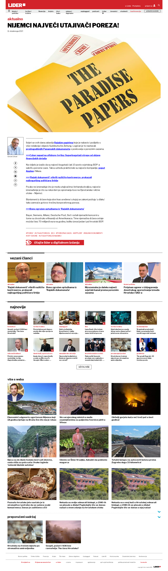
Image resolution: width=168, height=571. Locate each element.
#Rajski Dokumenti (93, 233)
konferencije (135, 11)
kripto (50, 11)
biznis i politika (15, 12)
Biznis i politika (22, 556)
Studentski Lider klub (128, 556)
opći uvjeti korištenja (106, 562)
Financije (46, 556)
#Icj (53, 233)
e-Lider (128, 6)
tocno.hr (143, 562)
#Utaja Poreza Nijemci (50, 236)
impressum (79, 562)
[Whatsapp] (15, 180)
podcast (95, 11)
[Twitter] (15, 167)
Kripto (54, 556)
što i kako (58, 12)
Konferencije (143, 556)
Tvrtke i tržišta (35, 556)
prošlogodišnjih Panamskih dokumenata (48, 149)
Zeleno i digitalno (74, 556)
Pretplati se (25, 562)
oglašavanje (91, 562)
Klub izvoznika (114, 556)
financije (41, 11)
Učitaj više (84, 367)
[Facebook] (15, 163)
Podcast (95, 556)
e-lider (58, 562)
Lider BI (104, 12)
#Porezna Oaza (64, 233)
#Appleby (77, 233)
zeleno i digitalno (69, 12)
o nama (68, 562)
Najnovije (18, 307)
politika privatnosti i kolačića (127, 562)
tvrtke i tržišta (28, 12)
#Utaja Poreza (42, 233)
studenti (124, 11)
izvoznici (113, 11)
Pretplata (136, 6)
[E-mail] (15, 176)
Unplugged (86, 556)
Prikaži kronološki (152, 11)
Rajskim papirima (63, 142)
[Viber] (15, 184)
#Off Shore (32, 236)
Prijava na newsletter (43, 562)
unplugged (85, 11)
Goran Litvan (12, 156)
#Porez (29, 233)
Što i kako (62, 556)
